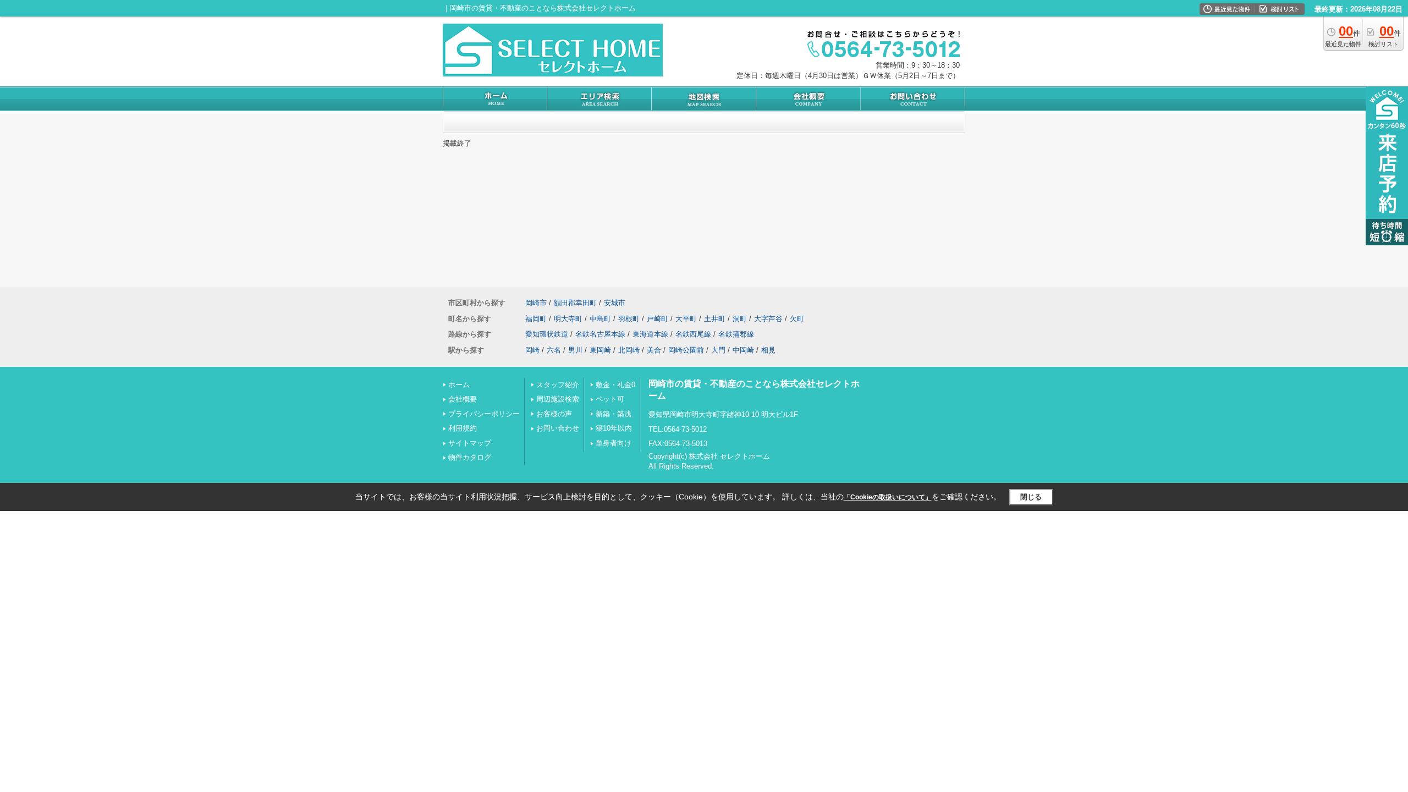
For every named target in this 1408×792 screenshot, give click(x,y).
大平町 (686, 319)
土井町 (714, 319)
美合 (654, 350)
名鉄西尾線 (693, 334)
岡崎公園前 (686, 350)
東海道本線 (650, 334)
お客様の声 (554, 414)
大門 (718, 350)
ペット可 (610, 399)
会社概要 (462, 399)
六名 (554, 350)
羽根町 (629, 319)
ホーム (459, 385)
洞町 (740, 319)
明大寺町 (568, 319)
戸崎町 (657, 319)
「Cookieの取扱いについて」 (888, 497)
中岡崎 (743, 350)
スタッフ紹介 (557, 385)
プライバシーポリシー (484, 414)
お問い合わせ (557, 428)
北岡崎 (629, 350)
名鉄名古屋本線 (600, 334)
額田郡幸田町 (575, 303)
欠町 (797, 319)
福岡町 (536, 319)
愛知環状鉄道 (546, 334)
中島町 (600, 319)
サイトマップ (469, 443)
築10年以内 (614, 428)
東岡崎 (600, 350)
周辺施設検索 (557, 399)
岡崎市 (536, 303)
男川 (575, 350)
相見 (768, 350)
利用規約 (462, 428)
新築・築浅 (613, 414)
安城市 (614, 303)
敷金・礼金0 (615, 385)
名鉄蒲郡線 (736, 334)
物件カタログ (469, 457)
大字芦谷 (768, 319)
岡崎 (532, 350)
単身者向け (613, 443)
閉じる (1031, 497)
